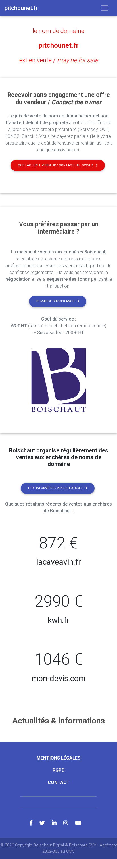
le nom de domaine (58, 30)
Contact (59, 782)
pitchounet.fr (59, 45)
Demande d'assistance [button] (55, 301)
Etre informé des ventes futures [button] (55, 488)
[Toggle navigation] (104, 8)
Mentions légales (58, 758)
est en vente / (58, 60)
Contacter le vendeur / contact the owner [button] (55, 165)
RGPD (59, 770)
